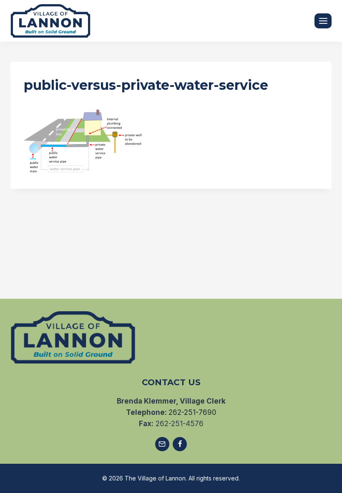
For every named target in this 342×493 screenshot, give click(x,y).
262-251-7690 (192, 412)
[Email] (162, 444)
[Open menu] (323, 20)
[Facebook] (180, 444)
